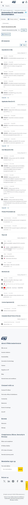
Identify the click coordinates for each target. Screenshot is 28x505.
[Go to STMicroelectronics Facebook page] (17, 481)
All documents (6, 23)
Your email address (5, 466)
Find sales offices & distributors (9, 394)
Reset (23, 30)
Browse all (7, 34)
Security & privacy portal (7, 454)
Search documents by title (8, 26)
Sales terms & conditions (17, 496)
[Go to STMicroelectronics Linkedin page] (9, 481)
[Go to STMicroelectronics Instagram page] (13, 481)
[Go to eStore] (23, 2)
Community (4, 398)
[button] (2, 2)
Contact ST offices (6, 390)
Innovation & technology (7, 361)
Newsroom (4, 403)
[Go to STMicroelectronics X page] (4, 481)
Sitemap (3, 427)
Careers (3, 365)
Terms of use (7, 496)
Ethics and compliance (7, 441)
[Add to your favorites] (26, 41)
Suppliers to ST (5, 369)
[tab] (3, 19)
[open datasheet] (2, 58)
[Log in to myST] (26, 2)
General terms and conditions (8, 378)
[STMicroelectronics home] (14, 2)
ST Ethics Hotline (5, 445)
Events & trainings (5, 407)
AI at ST (3, 411)
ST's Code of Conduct (6, 450)
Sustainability (4, 356)
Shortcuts (3, 423)
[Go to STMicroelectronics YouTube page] (22, 481)
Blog (2, 374)
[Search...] (3, 5)
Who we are (4, 348)
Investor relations (5, 352)
